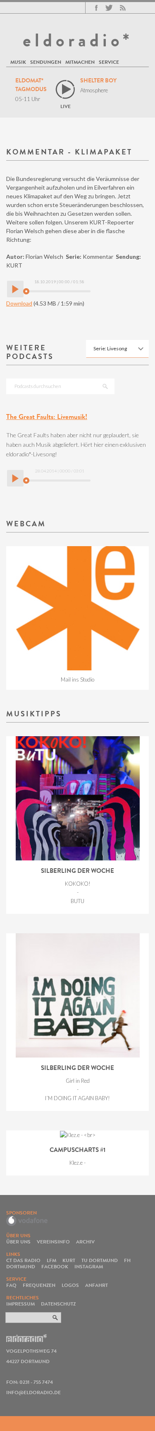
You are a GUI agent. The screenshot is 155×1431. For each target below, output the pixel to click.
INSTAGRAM (88, 1266)
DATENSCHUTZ (58, 1303)
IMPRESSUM (20, 1303)
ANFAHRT (96, 1285)
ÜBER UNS (18, 1241)
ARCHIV (85, 1241)
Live (65, 106)
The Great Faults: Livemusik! (46, 417)
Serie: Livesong (110, 348)
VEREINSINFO (53, 1241)
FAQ (11, 1285)
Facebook (96, 8)
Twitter (108, 8)
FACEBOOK (54, 1266)
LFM (51, 1260)
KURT (68, 1260)
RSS (123, 8)
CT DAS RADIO (23, 1260)
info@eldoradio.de (33, 1392)
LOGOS (70, 1285)
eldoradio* (78, 40)
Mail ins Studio (77, 679)
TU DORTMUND (99, 1260)
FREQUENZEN (39, 1285)
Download (19, 303)
